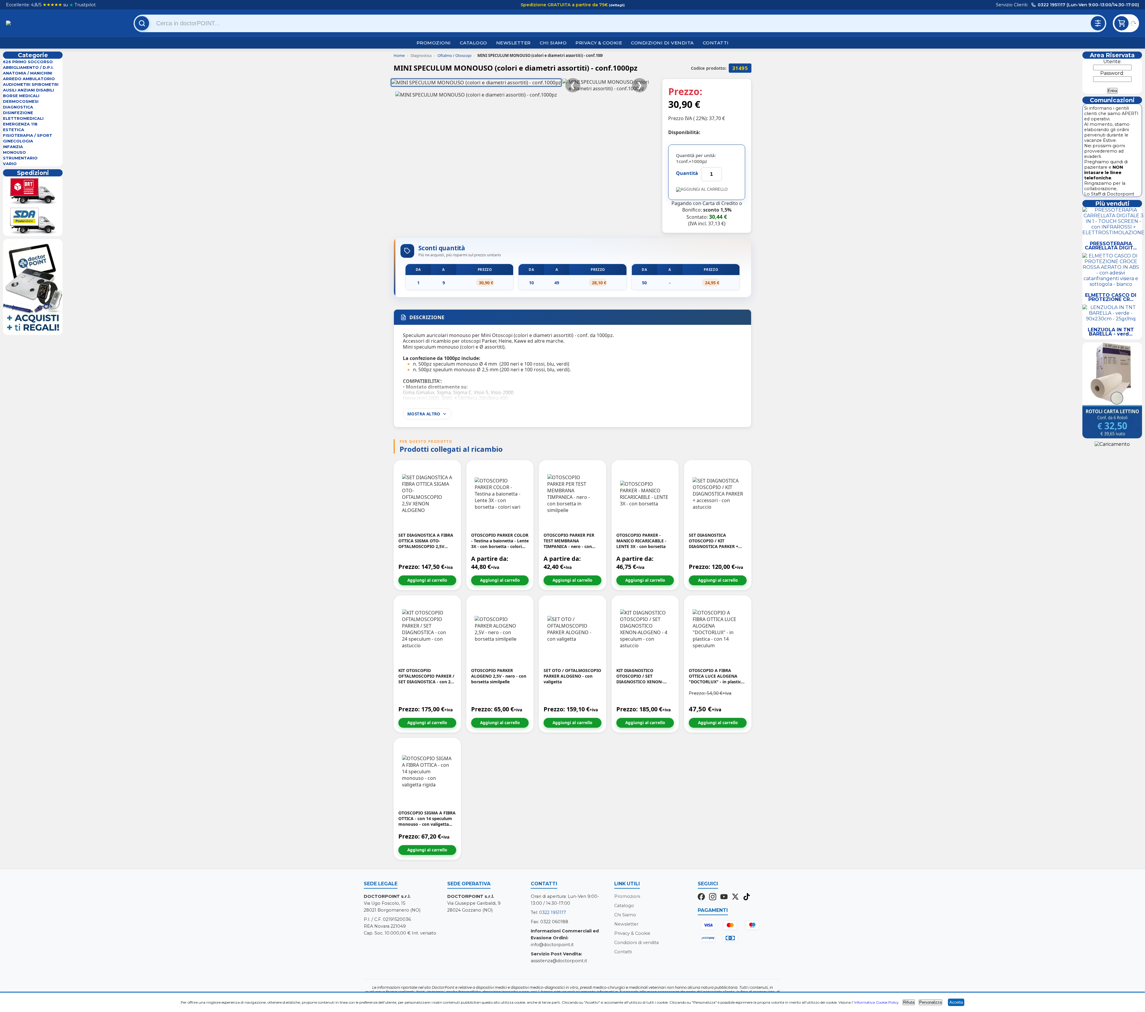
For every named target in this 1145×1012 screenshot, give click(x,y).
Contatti (716, 43)
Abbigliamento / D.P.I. (28, 67)
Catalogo (473, 43)
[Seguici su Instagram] (712, 897)
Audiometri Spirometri (30, 84)
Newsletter (513, 43)
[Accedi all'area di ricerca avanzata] (1098, 23)
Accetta (956, 1002)
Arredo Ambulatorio (29, 79)
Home (399, 55)
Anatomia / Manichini (27, 73)
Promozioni (434, 43)
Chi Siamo (553, 43)
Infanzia (13, 147)
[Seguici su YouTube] (724, 897)
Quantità (687, 173)
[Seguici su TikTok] (746, 897)
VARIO (10, 164)
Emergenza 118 (20, 124)
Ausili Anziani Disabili (28, 90)
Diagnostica (18, 107)
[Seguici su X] (735, 897)
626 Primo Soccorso (28, 62)
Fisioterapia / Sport (27, 135)
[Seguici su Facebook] (701, 897)
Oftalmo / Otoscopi (454, 55)
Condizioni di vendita (662, 43)
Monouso (14, 152)
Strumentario (20, 158)
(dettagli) (616, 5)
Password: (1112, 73)
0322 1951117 (552, 912)
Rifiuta (908, 1002)
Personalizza (930, 1002)
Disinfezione (18, 113)
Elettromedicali (23, 118)
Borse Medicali (21, 96)
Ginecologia (18, 141)
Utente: (1112, 61)
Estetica (13, 130)
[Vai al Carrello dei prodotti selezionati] (1134, 24)
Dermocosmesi (20, 101)
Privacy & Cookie (598, 43)
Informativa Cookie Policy (876, 1002)
